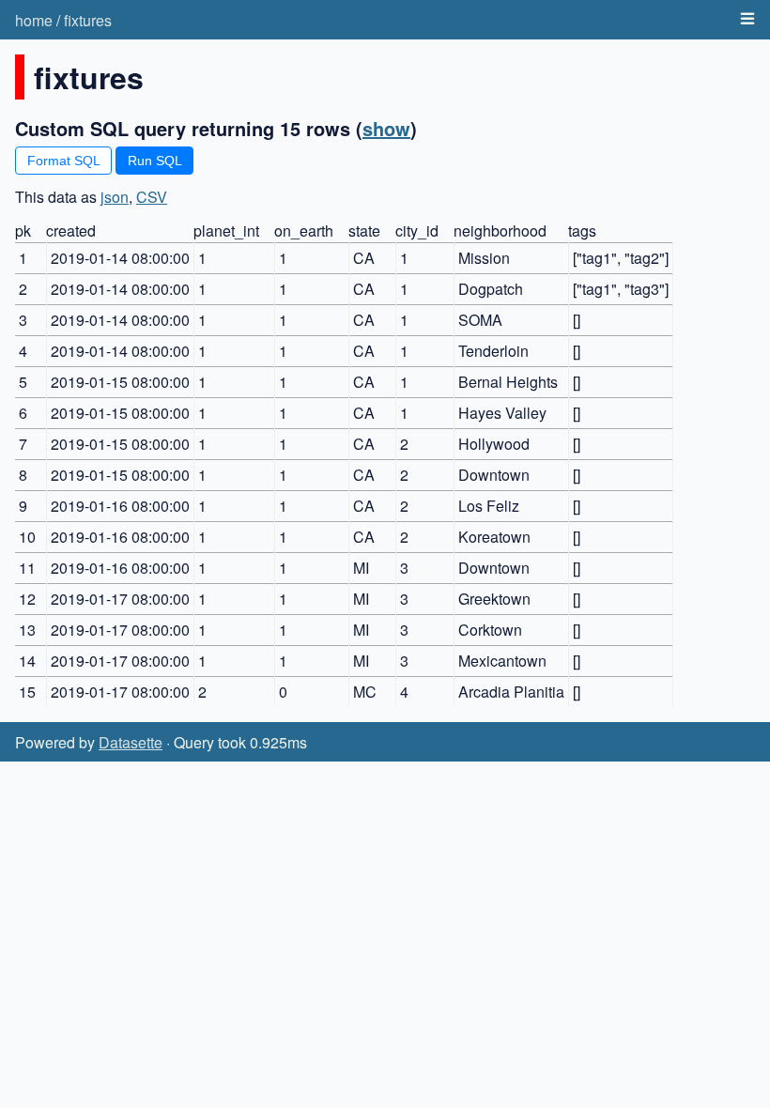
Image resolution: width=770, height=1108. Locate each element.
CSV (151, 197)
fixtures (88, 20)
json (114, 197)
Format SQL (63, 160)
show (386, 128)
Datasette (130, 742)
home (34, 20)
